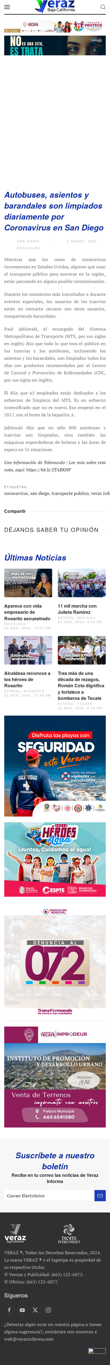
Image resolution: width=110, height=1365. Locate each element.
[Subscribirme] (100, 1195)
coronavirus (16, 493)
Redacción (28, 248)
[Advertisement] (55, 120)
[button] (7, 7)
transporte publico (70, 493)
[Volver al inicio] (55, 7)
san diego (39, 493)
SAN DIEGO (28, 241)
